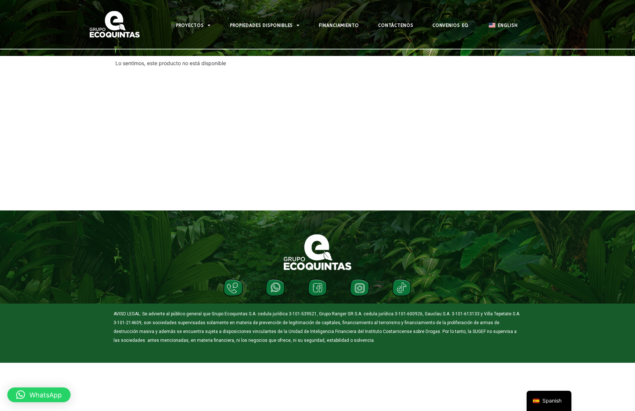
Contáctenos (395, 25)
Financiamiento (339, 25)
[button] (39, 394)
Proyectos (190, 25)
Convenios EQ (451, 25)
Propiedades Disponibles (261, 25)
